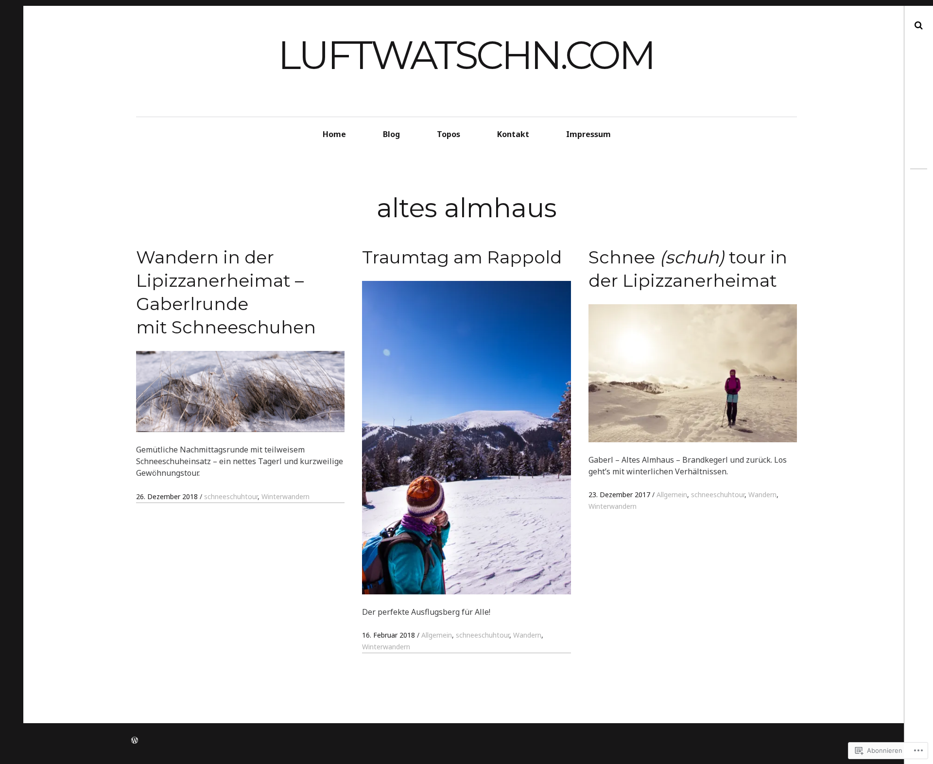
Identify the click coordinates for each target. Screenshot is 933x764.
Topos (448, 134)
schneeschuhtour (231, 496)
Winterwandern (285, 496)
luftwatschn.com (466, 55)
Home (334, 134)
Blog (391, 134)
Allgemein (436, 635)
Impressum (588, 134)
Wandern (527, 635)
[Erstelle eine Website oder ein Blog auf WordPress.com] (134, 740)
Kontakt (513, 134)
